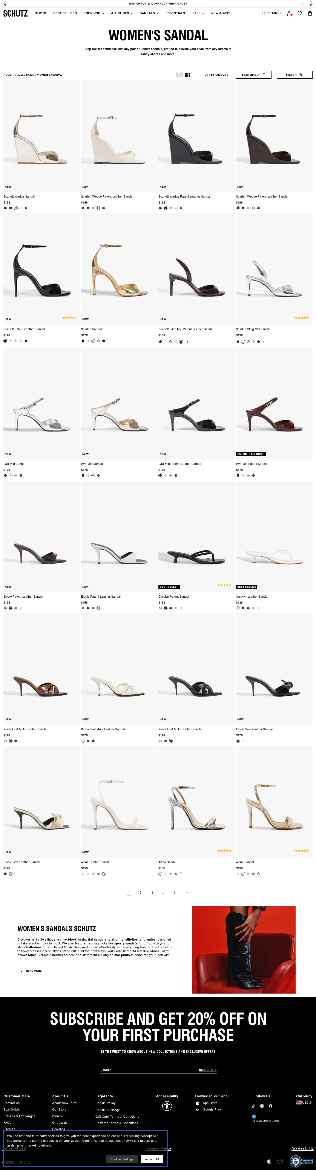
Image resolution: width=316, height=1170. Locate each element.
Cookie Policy (105, 1103)
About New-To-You (65, 1103)
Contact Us (11, 1103)
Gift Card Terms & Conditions (117, 1116)
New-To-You (221, 13)
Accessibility (302, 1148)
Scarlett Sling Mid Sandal (253, 329)
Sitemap (9, 1129)
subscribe (207, 1070)
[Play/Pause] (303, 4)
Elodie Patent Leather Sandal (23, 596)
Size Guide (11, 1109)
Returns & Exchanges (19, 1116)
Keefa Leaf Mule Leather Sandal (25, 729)
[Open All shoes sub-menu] (131, 13)
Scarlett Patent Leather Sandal (24, 329)
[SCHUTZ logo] (15, 13)
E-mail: (105, 1070)
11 (175, 892)
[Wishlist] (299, 13)
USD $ (306, 1102)
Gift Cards (59, 1122)
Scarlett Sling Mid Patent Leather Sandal (185, 329)
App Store (210, 1103)
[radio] (180, 75)
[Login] (289, 13)
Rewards (58, 1129)
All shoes (120, 13)
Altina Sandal (167, 862)
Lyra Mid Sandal (14, 464)
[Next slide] (311, 3)
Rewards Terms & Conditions (116, 1123)
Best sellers (65, 13)
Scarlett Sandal (91, 329)
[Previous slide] (5, 3)
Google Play (212, 1109)
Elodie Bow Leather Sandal (254, 729)
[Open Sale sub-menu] (203, 13)
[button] (271, 13)
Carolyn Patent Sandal (173, 596)
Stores (57, 1116)
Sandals (147, 13)
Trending (92, 13)
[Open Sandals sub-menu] (157, 13)
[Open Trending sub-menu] (103, 13)
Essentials (175, 13)
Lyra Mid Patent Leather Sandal (179, 464)
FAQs (7, 1122)
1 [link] (129, 892)
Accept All (152, 1159)
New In (40, 13)
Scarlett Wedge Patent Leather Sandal (107, 196)
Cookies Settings (107, 1110)
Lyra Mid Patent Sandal (251, 464)
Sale (196, 13)
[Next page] (187, 892)
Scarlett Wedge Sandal (19, 196)
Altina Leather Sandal (95, 862)
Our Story (59, 1109)
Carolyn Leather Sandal (252, 596)
